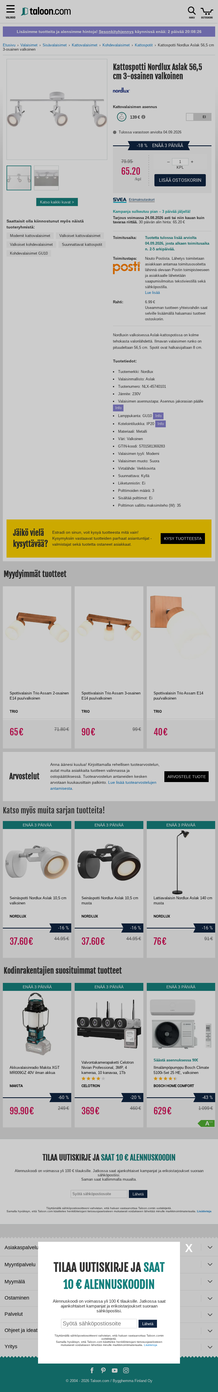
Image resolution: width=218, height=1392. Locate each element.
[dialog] (109, 696)
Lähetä (147, 1324)
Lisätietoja (150, 1344)
